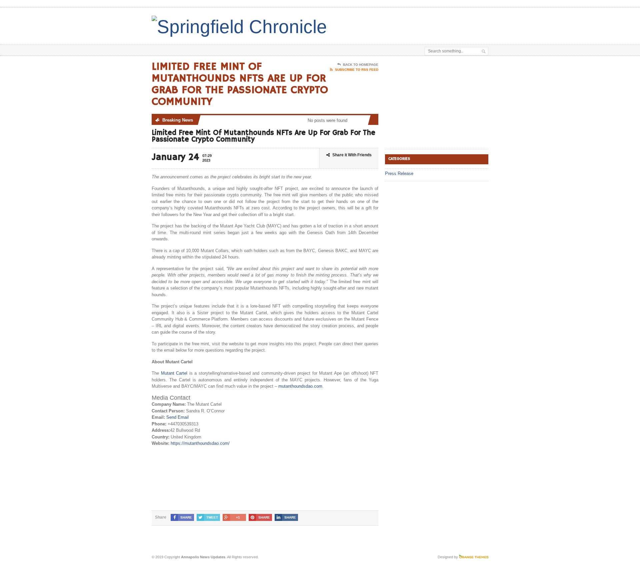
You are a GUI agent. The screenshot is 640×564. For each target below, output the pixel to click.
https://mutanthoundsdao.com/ (200, 443)
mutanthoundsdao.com (300, 386)
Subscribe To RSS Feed (356, 69)
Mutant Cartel (173, 373)
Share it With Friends (352, 155)
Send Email (177, 417)
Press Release (399, 173)
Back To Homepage (360, 64)
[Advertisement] (410, 24)
